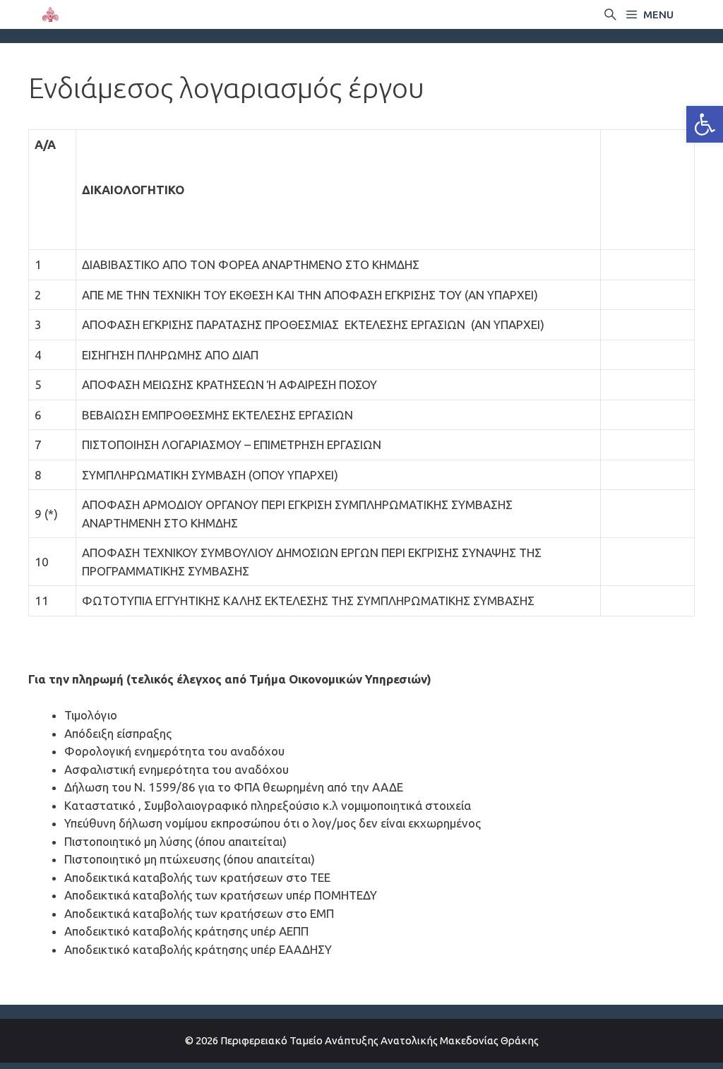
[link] (704, 124)
